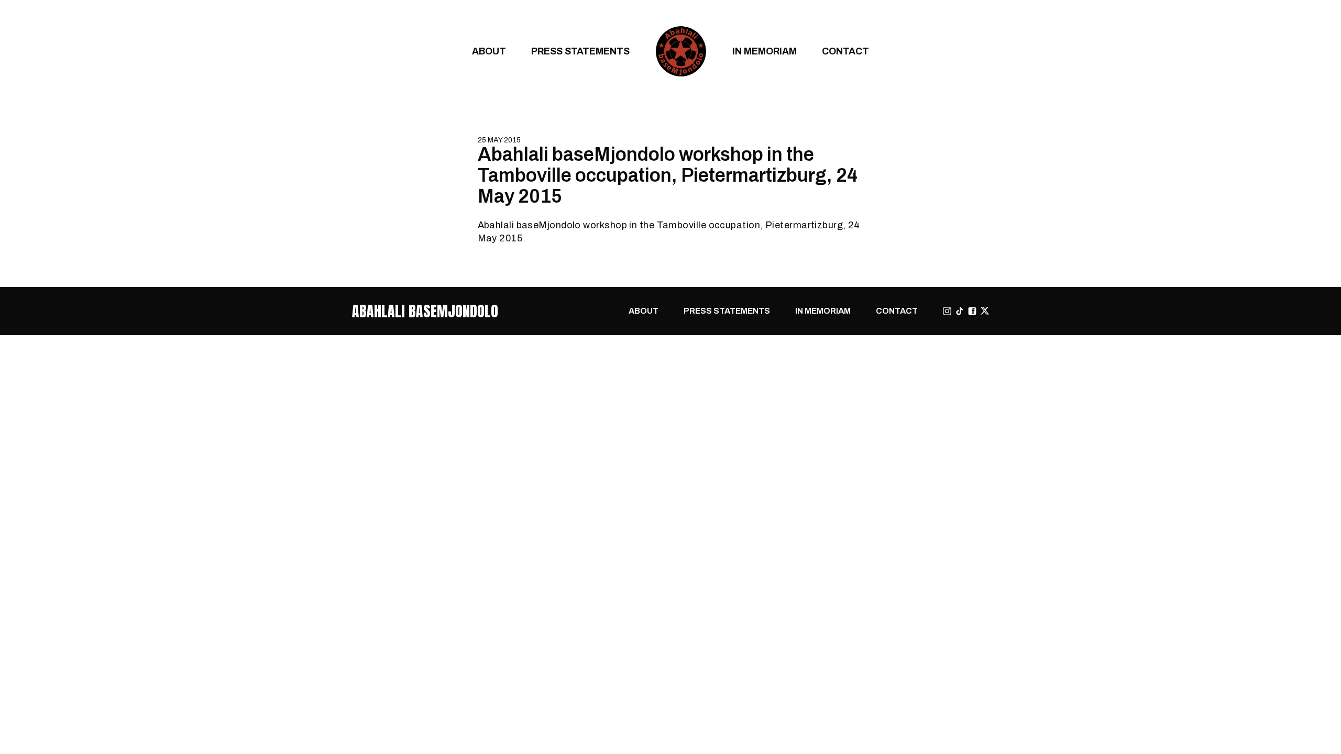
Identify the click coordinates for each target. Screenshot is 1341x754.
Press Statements (580, 51)
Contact (845, 51)
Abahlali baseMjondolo (425, 311)
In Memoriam (764, 51)
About (489, 51)
